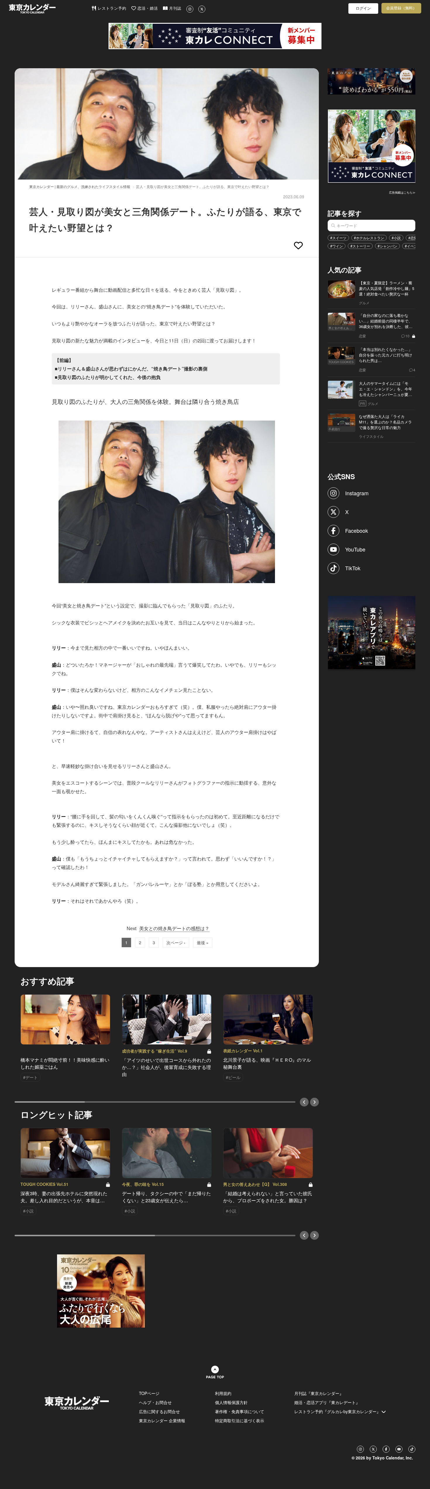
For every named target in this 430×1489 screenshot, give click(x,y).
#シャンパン (387, 245)
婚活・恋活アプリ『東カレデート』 (327, 1402)
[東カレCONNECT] (215, 36)
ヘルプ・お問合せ (155, 1402)
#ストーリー (360, 245)
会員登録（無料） (401, 8)
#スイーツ (338, 237)
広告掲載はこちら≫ (402, 192)
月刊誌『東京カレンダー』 (318, 1393)
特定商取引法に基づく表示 (239, 1420)
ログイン (363, 8)
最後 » (203, 942)
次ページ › (175, 942)
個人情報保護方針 (231, 1402)
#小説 (396, 237)
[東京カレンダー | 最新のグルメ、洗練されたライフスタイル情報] (50, 8)
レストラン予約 (111, 8)
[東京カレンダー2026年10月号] (101, 1290)
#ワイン (336, 245)
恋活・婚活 (147, 8)
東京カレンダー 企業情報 (162, 1420)
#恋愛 (412, 237)
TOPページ (149, 1393)
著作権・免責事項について (239, 1411)
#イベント (413, 245)
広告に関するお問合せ (159, 1411)
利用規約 (223, 1393)
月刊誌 (174, 8)
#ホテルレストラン (369, 237)
